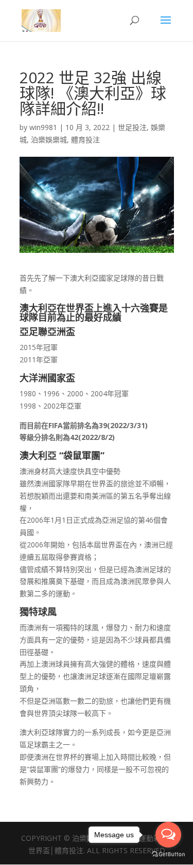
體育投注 (85, 139)
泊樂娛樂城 (49, 139)
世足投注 (132, 127)
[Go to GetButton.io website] (168, 854)
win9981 (43, 127)
